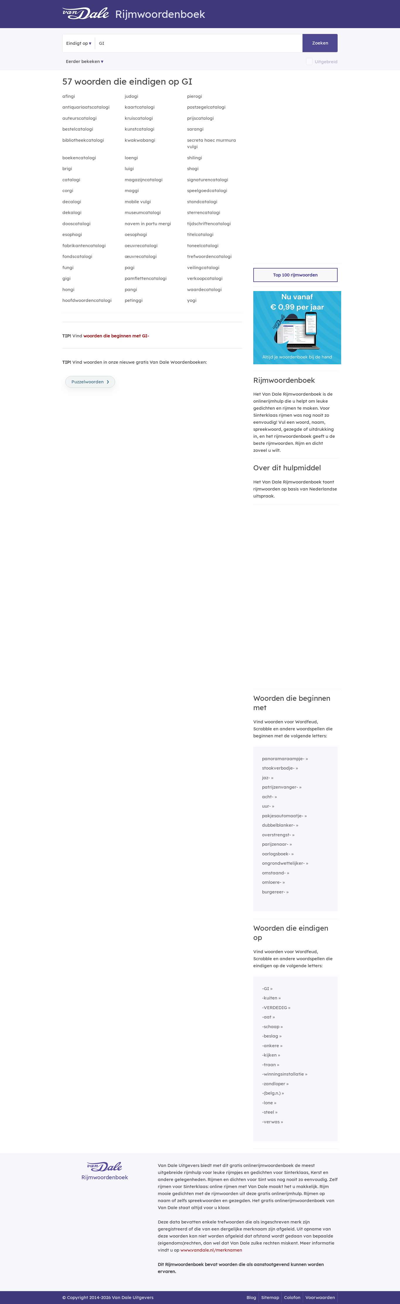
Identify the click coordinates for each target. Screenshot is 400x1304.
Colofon (292, 1297)
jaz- (266, 777)
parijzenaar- (275, 844)
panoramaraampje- (283, 758)
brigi (67, 168)
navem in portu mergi (148, 223)
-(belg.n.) (271, 1093)
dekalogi (71, 212)
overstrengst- (276, 835)
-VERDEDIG (274, 1007)
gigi (66, 278)
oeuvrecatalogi (141, 245)
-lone (267, 1102)
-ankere (270, 1045)
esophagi (72, 234)
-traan (269, 1064)
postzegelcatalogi (206, 107)
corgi (67, 190)
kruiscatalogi (139, 118)
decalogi (71, 201)
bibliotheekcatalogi (83, 140)
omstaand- (274, 873)
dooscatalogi (76, 223)
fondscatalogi (77, 256)
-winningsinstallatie (283, 1074)
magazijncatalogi (144, 179)
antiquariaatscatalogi (86, 107)
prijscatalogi (200, 118)
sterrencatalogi (203, 212)
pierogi (194, 96)
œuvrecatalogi (141, 256)
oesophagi (136, 234)
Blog (251, 1297)
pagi (129, 267)
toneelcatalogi (202, 245)
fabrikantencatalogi (84, 245)
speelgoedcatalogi (207, 190)
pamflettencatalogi (146, 278)
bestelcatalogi (77, 129)
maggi (132, 190)
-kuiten (269, 998)
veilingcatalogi (203, 267)
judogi (131, 96)
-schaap (270, 1026)
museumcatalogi (143, 212)
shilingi (194, 157)
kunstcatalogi (139, 129)
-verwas (271, 1121)
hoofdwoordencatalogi (87, 300)
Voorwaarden (320, 1297)
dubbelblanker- (278, 825)
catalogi (71, 179)
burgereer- (273, 892)
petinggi (134, 300)
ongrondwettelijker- (283, 863)
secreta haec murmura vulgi (211, 143)
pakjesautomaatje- (282, 815)
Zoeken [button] (320, 43)
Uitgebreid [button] (326, 61)
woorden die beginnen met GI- (116, 336)
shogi (193, 168)
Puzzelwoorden (90, 381)
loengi (131, 157)
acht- (267, 796)
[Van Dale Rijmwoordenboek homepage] (88, 14)
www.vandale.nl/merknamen (211, 1250)
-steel (268, 1112)
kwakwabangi (140, 140)
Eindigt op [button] (77, 43)
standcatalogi (202, 201)
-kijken (269, 1055)
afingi (68, 96)
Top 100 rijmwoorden (295, 275)
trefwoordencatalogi (209, 256)
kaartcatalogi (140, 107)
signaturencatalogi (207, 179)
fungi (67, 267)
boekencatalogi (79, 157)
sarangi (195, 129)
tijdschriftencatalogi (209, 223)
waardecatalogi (204, 289)
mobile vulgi (138, 201)
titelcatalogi (200, 234)
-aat (266, 1017)
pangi (131, 289)
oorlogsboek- (276, 854)
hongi (68, 289)
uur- (266, 806)
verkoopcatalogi (205, 278)
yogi (191, 300)
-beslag (270, 1036)
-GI (265, 988)
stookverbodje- (278, 768)
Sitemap (270, 1297)
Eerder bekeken (83, 61)
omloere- (271, 882)
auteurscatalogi (79, 118)
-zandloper (273, 1083)
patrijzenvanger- (280, 787)
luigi (129, 168)
